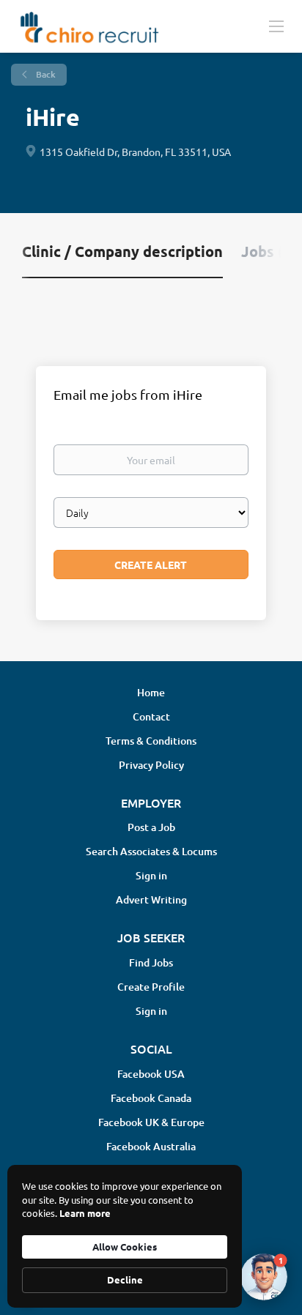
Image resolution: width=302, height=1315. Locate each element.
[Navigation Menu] (276, 26)
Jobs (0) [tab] (268, 251)
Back (45, 74)
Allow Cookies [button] (124, 1246)
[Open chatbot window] (263, 1276)
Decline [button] (125, 1279)
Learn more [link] (85, 1213)
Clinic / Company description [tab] (122, 251)
